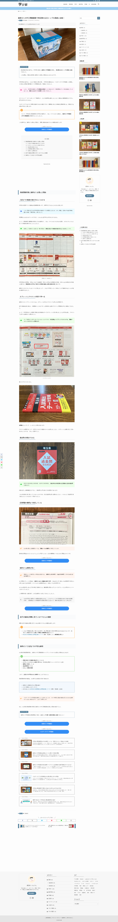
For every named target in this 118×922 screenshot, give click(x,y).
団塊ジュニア (85, 885)
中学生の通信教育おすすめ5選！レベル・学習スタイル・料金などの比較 (50, 741)
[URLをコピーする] (71, 820)
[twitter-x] (94, 1)
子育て (21, 20)
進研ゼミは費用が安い (33, 150)
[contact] (99, 1)
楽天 (75, 892)
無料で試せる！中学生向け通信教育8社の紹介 (44, 800)
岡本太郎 (92, 888)
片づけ (79, 892)
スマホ (96, 881)
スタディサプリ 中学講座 (46, 731)
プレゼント (88, 883)
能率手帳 (84, 38)
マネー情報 (84, 52)
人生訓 (83, 50)
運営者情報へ (90, 195)
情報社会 (76, 890)
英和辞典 (84, 33)
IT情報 (83, 41)
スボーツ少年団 (85, 881)
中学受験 (76, 885)
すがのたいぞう (77, 881)
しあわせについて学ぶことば (90, 879)
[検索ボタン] (98, 4)
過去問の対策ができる (33, 147)
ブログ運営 (84, 55)
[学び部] (23, 4)
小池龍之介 (87, 888)
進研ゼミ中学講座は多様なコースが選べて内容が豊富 (46, 753)
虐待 (88, 892)
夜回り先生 (76, 888)
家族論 (81, 888)
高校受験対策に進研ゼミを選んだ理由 (35, 141)
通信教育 (25, 20)
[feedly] (95, 1)
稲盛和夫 (84, 892)
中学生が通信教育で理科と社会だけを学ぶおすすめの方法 (47, 788)
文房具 (83, 44)
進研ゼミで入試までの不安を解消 (34, 155)
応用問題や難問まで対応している (35, 148)
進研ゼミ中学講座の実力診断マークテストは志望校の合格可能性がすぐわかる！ (52, 764)
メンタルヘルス (95, 883)
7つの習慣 (76, 879)
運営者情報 (48, 917)
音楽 (80, 894)
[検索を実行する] (98, 18)
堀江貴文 (91, 885)
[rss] (97, 1)
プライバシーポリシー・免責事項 (58, 917)
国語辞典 (84, 30)
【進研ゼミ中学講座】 (47, 129)
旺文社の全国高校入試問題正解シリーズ (33, 634)
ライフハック (85, 47)
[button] (22, 820)
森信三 (93, 890)
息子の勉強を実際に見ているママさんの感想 (37, 153)
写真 (80, 885)
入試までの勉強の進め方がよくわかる (36, 143)
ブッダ (82, 883)
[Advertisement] (47, 174)
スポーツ (92, 881)
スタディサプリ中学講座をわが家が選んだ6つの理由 (46, 776)
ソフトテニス (77, 883)
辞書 (83, 27)
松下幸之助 (88, 890)
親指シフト (93, 892)
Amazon (81, 879)
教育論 (80, 890)
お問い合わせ (69, 917)
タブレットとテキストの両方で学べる (36, 145)
